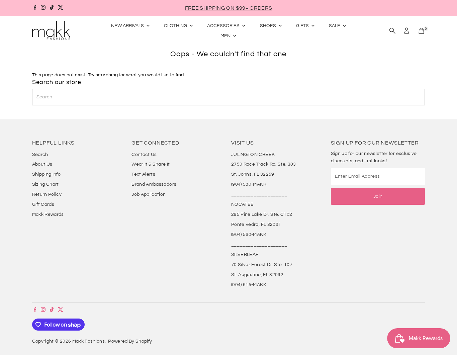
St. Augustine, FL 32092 (257, 274)
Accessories (224, 25)
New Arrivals (128, 25)
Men (226, 35)
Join (377, 196)
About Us (42, 164)
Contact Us (144, 154)
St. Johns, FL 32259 (252, 174)
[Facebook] (35, 8)
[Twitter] (60, 8)
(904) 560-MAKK (248, 234)
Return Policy (47, 194)
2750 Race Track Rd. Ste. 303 (263, 164)
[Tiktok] (51, 8)
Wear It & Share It (150, 164)
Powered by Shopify (130, 341)
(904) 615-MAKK (248, 284)
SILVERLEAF (245, 254)
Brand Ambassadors (153, 184)
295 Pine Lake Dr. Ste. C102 (261, 214)
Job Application (148, 194)
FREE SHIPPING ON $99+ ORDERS (228, 8)
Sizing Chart (45, 184)
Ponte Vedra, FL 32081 (256, 224)
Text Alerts (143, 174)
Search (40, 154)
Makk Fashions (88, 341)
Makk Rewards (48, 214)
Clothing (176, 25)
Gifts (303, 25)
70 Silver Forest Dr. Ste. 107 (261, 264)
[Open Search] (392, 31)
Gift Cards (43, 204)
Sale (335, 25)
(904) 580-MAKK (248, 184)
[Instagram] (43, 8)
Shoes (268, 25)
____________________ (259, 194)
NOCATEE (242, 204)
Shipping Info (46, 174)
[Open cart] (421, 31)
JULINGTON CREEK (253, 154)
